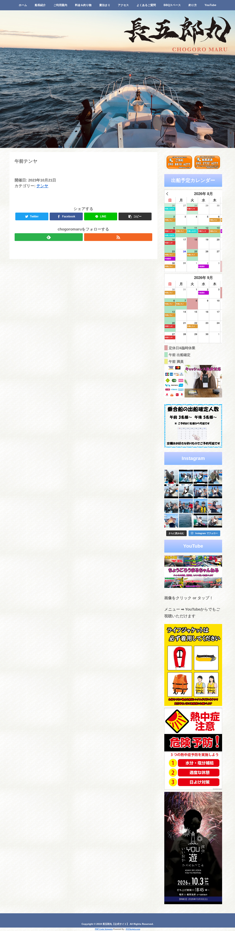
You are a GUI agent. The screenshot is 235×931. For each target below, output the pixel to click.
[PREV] (167, 193)
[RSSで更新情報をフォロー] (118, 237)
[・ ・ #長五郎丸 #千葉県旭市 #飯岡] (171, 477)
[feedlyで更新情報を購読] (49, 237)
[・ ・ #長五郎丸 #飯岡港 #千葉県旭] (171, 506)
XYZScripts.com (133, 929)
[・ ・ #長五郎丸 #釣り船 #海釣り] (171, 491)
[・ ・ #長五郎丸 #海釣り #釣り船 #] (215, 477)
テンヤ (42, 186)
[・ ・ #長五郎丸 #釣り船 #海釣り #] (186, 491)
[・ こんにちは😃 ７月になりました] (186, 521)
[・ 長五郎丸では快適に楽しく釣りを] (215, 506)
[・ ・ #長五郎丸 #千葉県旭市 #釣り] (200, 491)
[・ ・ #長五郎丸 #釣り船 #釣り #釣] (215, 521)
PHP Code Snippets (104, 929)
